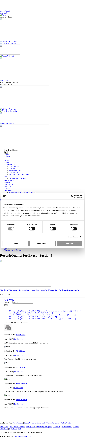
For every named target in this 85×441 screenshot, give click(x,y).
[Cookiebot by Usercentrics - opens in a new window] (72, 196)
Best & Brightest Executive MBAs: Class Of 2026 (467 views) (31, 313)
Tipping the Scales (52, 423)
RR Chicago (20, 351)
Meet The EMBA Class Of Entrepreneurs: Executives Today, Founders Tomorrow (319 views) (42, 315)
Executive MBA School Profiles (20, 178)
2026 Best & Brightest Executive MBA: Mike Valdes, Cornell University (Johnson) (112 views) (42, 319)
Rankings (7, 162)
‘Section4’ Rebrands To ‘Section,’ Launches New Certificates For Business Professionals (39, 290)
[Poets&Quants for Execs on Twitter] (5, 300)
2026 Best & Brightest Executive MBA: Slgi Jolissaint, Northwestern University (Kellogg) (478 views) (45, 311)
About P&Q (4, 427)
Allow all (69, 243)
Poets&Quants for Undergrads (34, 423)
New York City (14, 166)
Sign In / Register (15, 429)
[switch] (32, 228)
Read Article (18, 339)
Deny (16, 243)
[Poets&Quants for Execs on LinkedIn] (13, 300)
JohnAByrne (20, 367)
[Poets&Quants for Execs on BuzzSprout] (7, 300)
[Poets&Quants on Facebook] (11, 300)
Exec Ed (7, 188)
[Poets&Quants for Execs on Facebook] (9, 300)
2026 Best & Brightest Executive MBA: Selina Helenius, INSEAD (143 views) (37, 317)
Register (7, 156)
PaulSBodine (20, 335)
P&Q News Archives (17, 427)
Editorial (76, 427)
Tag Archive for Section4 (13, 250)
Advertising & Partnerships (62, 427)
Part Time (7, 186)
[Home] (4, 15)
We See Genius (66, 423)
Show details (73, 237)
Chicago (12, 168)
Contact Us (4, 429)
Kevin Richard (21, 383)
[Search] (6, 152)
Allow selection (42, 243)
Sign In (7, 154)
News (6, 160)
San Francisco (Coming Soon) (19, 174)
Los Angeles (13, 172)
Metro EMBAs (9, 164)
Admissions (8, 184)
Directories (8, 190)
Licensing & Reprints (44, 427)
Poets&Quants (18, 423)
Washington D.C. (15, 170)
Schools (7, 176)
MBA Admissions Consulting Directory (23, 192)
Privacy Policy (31, 427)
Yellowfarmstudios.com (22, 436)
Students (7, 182)
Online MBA (9, 180)
